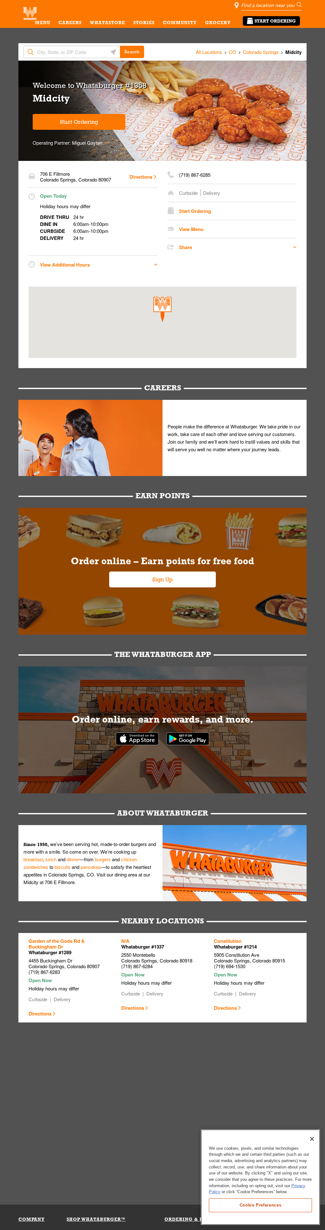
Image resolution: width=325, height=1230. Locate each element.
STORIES (144, 22)
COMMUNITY (180, 22)
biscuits (62, 866)
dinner (73, 859)
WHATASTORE (107, 22)
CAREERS (70, 22)
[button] (162, 309)
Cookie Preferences (261, 1205)
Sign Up (162, 579)
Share (185, 247)
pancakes (91, 866)
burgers (103, 859)
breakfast (33, 859)
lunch (50, 859)
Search (132, 51)
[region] (260, 1177)
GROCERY (218, 22)
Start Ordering (275, 21)
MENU (42, 22)
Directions (140, 176)
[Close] (312, 1139)
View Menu (191, 229)
